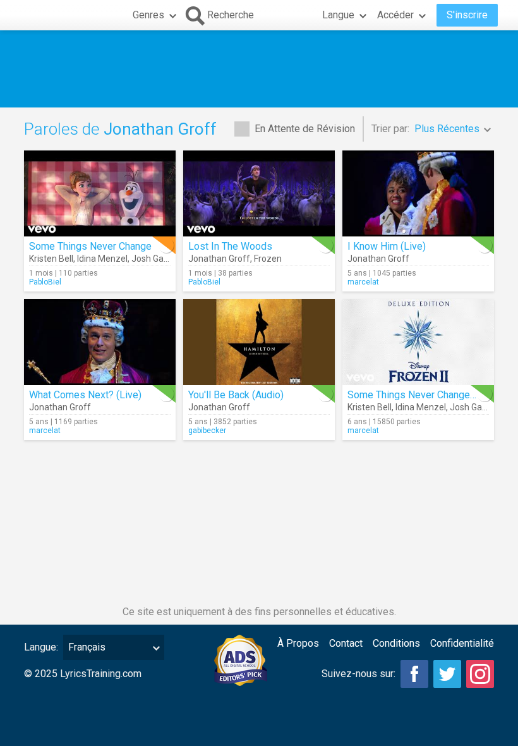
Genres (148, 15)
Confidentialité (462, 643)
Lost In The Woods (230, 246)
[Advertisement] (259, 68)
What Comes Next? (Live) (85, 395)
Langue (338, 15)
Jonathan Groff (219, 259)
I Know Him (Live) (386, 246)
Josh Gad (150, 259)
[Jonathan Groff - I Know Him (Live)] (418, 193)
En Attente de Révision (305, 129)
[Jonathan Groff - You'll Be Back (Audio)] (259, 342)
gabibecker (207, 430)
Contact (346, 643)
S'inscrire (467, 15)
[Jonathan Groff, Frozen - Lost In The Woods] (259, 193)
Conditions (396, 643)
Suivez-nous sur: (358, 674)
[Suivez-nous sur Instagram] (480, 674)
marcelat (363, 282)
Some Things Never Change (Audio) (425, 395)
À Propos (298, 643)
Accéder (395, 15)
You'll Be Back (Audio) (236, 395)
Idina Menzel (102, 259)
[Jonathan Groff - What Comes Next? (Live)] (100, 342)
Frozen (268, 259)
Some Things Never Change (90, 246)
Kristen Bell (51, 259)
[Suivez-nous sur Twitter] (447, 674)
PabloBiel (45, 282)
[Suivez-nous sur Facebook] (414, 674)
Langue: (41, 647)
